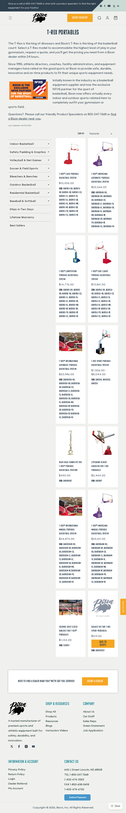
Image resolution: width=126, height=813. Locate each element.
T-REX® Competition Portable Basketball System (68, 275)
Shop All (51, 711)
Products (51, 716)
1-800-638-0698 (79, 784)
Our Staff (88, 716)
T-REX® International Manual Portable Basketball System (68, 530)
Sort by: (81, 133)
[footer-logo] (17, 714)
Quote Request (80, 17)
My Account (15, 788)
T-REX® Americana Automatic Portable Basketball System (100, 178)
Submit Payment (77, 797)
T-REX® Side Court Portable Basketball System (100, 275)
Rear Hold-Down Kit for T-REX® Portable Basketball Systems (70, 466)
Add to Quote (103, 644)
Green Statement (94, 725)
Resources (52, 721)
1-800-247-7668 (79, 774)
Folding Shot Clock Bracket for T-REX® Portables (68, 631)
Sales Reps (89, 721)
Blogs (49, 725)
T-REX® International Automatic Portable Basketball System (68, 365)
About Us (88, 711)
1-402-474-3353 (74, 779)
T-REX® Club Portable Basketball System (69, 176)
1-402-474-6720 (74, 789)
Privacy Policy (16, 769)
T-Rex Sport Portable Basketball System (101, 363)
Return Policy (16, 774)
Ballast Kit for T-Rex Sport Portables (100, 629)
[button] (10, 18)
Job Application (93, 730)
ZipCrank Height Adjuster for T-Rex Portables (99, 466)
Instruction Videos (57, 730)
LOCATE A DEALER (95, 681)
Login (11, 778)
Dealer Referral (17, 783)
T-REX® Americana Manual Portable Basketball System (100, 530)
